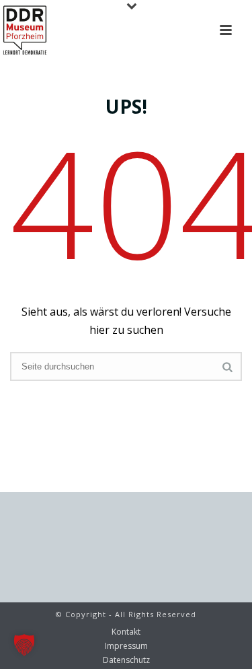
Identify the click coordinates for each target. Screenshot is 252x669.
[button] (24, 645)
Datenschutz (126, 660)
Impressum (126, 646)
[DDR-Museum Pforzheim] (25, 30)
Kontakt (126, 632)
